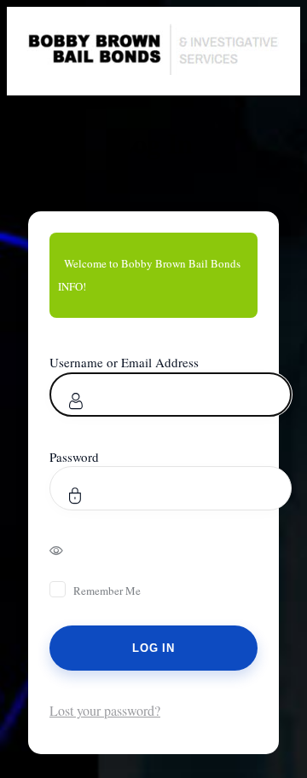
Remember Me (107, 590)
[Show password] (67, 549)
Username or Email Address (124, 362)
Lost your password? (104, 710)
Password (74, 456)
